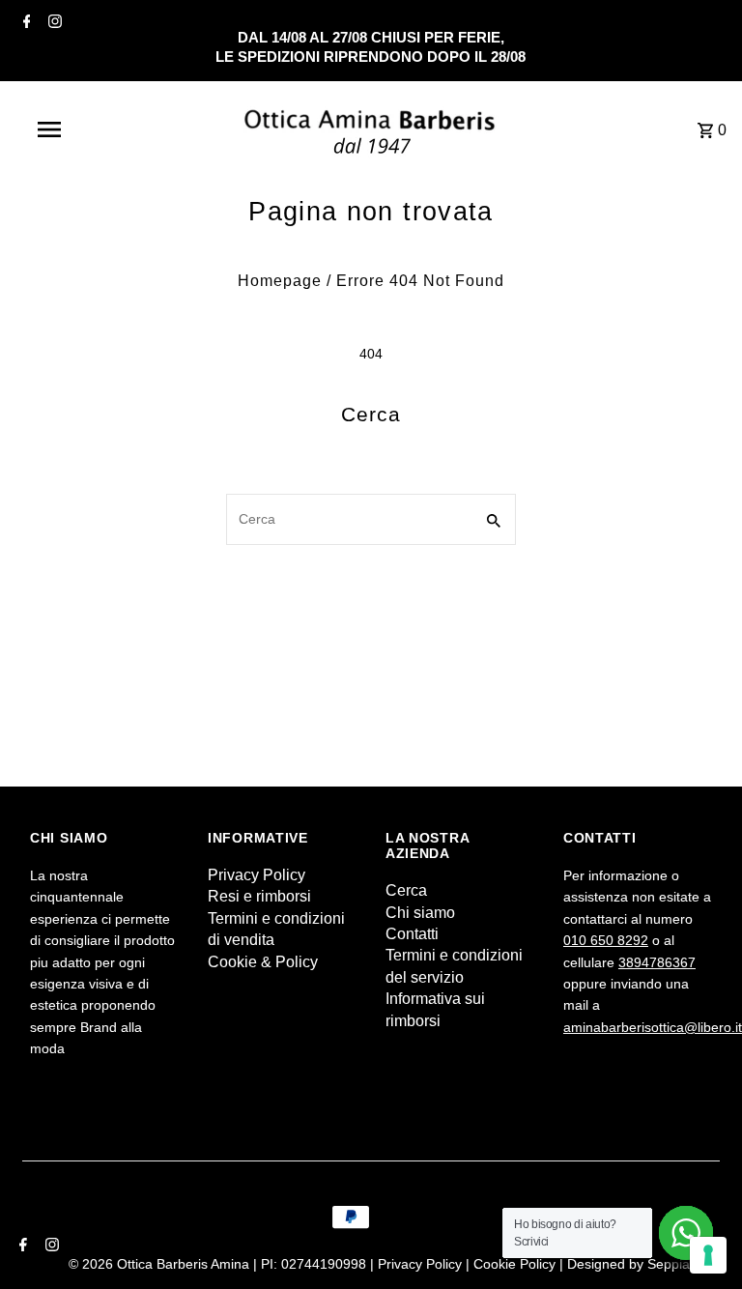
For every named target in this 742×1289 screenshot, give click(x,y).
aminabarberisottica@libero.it (652, 1027)
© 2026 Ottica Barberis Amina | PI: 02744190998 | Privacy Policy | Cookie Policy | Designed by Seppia (381, 1264)
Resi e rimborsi (259, 896)
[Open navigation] (85, 129)
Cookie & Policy (263, 962)
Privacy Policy (256, 875)
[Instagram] (52, 21)
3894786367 (657, 962)
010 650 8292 (605, 940)
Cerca (406, 890)
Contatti (412, 934)
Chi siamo (420, 912)
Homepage (280, 280)
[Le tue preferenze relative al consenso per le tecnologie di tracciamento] (708, 1255)
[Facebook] (24, 21)
